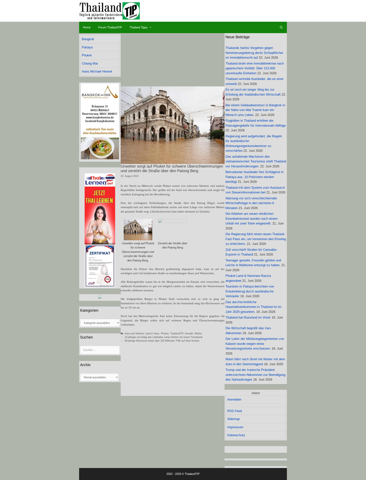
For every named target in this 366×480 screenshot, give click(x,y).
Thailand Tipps (139, 27)
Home (87, 27)
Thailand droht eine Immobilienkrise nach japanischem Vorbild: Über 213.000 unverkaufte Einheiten (255, 68)
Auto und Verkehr (134, 333)
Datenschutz (236, 435)
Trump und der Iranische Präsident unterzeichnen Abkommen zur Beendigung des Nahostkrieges (255, 374)
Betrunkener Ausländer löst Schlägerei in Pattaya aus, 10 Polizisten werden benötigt (254, 177)
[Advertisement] (173, 59)
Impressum (235, 427)
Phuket (165, 333)
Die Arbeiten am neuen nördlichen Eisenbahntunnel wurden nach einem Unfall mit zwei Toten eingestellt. (252, 218)
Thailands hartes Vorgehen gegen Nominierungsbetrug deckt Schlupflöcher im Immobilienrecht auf (254, 52)
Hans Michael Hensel (97, 71)
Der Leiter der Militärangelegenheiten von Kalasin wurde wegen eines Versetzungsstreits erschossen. (255, 343)
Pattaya (87, 47)
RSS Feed (234, 411)
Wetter (198, 333)
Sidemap (233, 419)
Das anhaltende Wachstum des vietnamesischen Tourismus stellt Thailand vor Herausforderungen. (256, 161)
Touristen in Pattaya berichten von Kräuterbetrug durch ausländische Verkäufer (250, 291)
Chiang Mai (90, 63)
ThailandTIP (176, 333)
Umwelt (189, 333)
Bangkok (88, 39)
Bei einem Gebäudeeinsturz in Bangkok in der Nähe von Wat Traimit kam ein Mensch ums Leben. (255, 110)
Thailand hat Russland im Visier (248, 317)
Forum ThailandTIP (110, 27)
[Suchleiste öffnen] (281, 27)
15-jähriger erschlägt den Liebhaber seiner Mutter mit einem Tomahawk (164, 337)
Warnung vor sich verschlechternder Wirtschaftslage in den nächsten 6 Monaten (251, 203)
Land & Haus (152, 333)
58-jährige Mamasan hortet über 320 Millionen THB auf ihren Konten (162, 340)
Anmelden (234, 399)
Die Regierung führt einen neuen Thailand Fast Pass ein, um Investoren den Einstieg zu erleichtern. (256, 239)
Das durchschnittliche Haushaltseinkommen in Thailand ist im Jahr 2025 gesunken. (253, 307)
